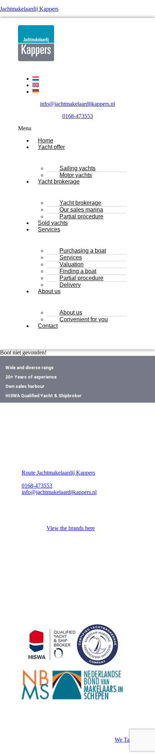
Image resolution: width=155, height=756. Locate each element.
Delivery (70, 285)
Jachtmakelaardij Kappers (29, 9)
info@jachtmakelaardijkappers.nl (77, 104)
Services (49, 229)
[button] (77, 128)
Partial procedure (81, 216)
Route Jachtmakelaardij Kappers (58, 473)
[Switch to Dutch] (35, 79)
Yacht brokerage (59, 181)
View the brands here (70, 528)
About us (49, 291)
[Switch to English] (35, 85)
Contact (48, 326)
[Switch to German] (35, 92)
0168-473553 (77, 116)
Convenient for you (83, 319)
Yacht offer (51, 147)
